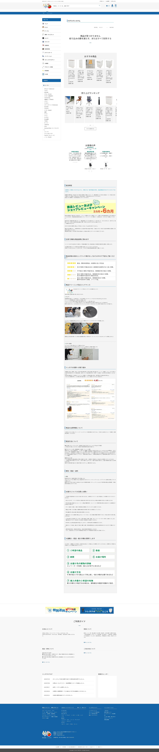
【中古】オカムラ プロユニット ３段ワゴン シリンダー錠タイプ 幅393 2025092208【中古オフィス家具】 (100, 73)
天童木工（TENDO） (49, 99)
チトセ (45, 114)
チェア (43, 710)
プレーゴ (75, 724)
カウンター (44, 713)
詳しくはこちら (88, 642)
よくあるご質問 (107, 716)
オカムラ (62, 718)
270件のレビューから (90, 148)
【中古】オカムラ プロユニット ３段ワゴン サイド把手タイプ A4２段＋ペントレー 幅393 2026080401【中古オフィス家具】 (109, 75)
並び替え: (96, 27)
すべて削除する (104, 38)
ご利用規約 (64, 746)
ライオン (46, 103)
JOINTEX (46, 124)
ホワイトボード (45, 715)
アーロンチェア (64, 712)
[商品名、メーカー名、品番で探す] (99, 5)
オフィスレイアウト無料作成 (94, 712)
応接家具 (48, 713)
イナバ (45, 101)
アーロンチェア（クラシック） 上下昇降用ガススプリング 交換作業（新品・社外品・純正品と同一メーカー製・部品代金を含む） (99, 111)
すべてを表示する (90, 128)
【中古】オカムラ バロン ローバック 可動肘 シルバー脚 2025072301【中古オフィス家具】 (89, 110)
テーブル (43, 712)
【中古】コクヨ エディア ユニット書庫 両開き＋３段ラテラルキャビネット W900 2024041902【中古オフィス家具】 (81, 74)
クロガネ (46, 108)
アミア (63, 715)
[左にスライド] (87, 125)
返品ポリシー (93, 746)
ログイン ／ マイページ (108, 718)
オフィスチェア (48, 710)
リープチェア (67, 715)
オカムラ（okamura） (49, 89)
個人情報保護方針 (72, 746)
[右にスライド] (93, 125)
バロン (68, 719)
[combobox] (76, 6)
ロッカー (55, 712)
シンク (82, 715)
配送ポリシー (100, 746)
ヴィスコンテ (77, 719)
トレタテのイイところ (93, 710)
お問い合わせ (113, 1)
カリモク (46, 117)
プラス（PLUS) (47, 94)
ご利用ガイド (101, 1)
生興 (45, 112)
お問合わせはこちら (70, 223)
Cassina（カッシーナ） (49, 135)
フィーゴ (72, 719)
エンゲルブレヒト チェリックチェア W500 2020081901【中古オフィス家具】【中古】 (90, 73)
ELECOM (46, 106)
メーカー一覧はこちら (82, 707)
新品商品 (56, 716)
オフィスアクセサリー (46, 716)
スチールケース (64, 713)
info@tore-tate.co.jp (60, 735)
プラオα (71, 724)
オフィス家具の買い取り (93, 713)
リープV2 (73, 715)
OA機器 (52, 716)
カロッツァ (69, 721)
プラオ (67, 724)
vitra (45, 126)
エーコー (46, 123)
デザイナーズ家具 (45, 718)
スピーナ (63, 724)
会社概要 (107, 1)
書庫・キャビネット (49, 712)
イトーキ (46, 131)
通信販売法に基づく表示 (83, 746)
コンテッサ (64, 719)
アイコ (45, 115)
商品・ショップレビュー (93, 715)
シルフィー (64, 721)
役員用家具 (53, 713)
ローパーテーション (52, 715)
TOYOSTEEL (47, 97)
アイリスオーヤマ (48, 133)
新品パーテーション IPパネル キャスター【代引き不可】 (69, 108)
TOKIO (46, 121)
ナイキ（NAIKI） (48, 110)
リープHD (77, 715)
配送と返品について (107, 712)
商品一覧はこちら (55, 707)
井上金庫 (46, 119)
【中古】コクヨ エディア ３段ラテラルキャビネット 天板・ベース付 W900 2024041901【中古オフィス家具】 (71, 73)
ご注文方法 (106, 710)
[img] (90, 147)
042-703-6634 (60, 732)
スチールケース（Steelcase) (51, 105)
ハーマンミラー (64, 710)
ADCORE (46, 92)
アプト (63, 716)
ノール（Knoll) (47, 137)
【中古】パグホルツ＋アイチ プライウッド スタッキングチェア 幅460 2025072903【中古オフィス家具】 (79, 111)
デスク (53, 710)
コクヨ (45, 90)
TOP (43, 13)
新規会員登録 (106, 719)
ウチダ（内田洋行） (49, 96)
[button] (89, 171)
